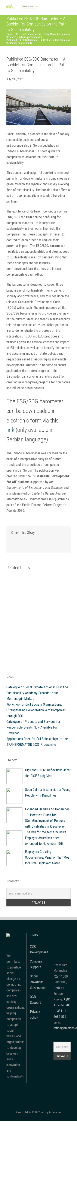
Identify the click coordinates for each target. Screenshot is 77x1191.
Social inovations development (38, 982)
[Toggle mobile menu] (69, 8)
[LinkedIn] (62, 943)
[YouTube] (62, 936)
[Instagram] (68, 936)
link (10, 429)
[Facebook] (56, 936)
